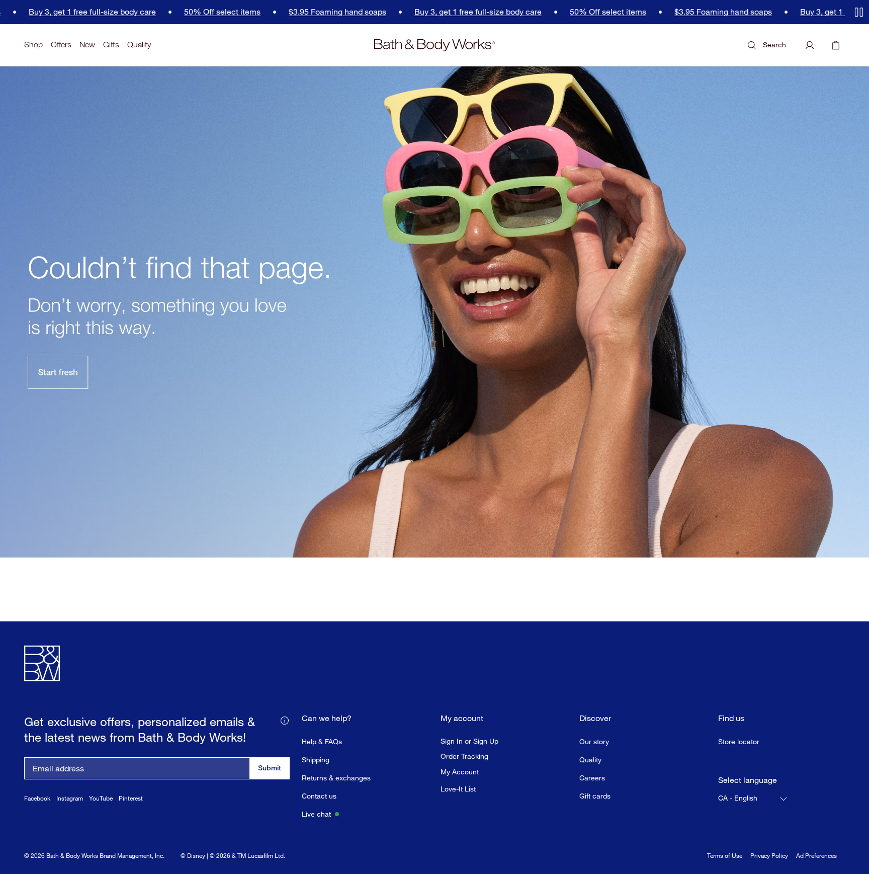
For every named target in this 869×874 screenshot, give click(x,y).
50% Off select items (179, 12)
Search (774, 44)
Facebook (37, 798)
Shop (33, 44)
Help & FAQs (322, 741)
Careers (592, 777)
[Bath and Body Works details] (285, 719)
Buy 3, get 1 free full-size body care (435, 12)
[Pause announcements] (859, 12)
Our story (594, 741)
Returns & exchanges (336, 777)
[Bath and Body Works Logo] (434, 45)
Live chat (316, 814)
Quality (139, 44)
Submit (269, 767)
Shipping (315, 759)
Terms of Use (724, 855)
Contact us (319, 795)
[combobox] (753, 798)
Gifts (111, 44)
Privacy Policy (769, 855)
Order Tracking (464, 756)
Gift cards (595, 795)
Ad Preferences (816, 855)
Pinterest (131, 798)
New (87, 44)
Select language (747, 780)
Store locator (738, 741)
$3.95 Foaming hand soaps (294, 12)
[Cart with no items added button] (836, 45)
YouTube (101, 798)
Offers (61, 44)
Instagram (69, 798)
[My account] (810, 45)
